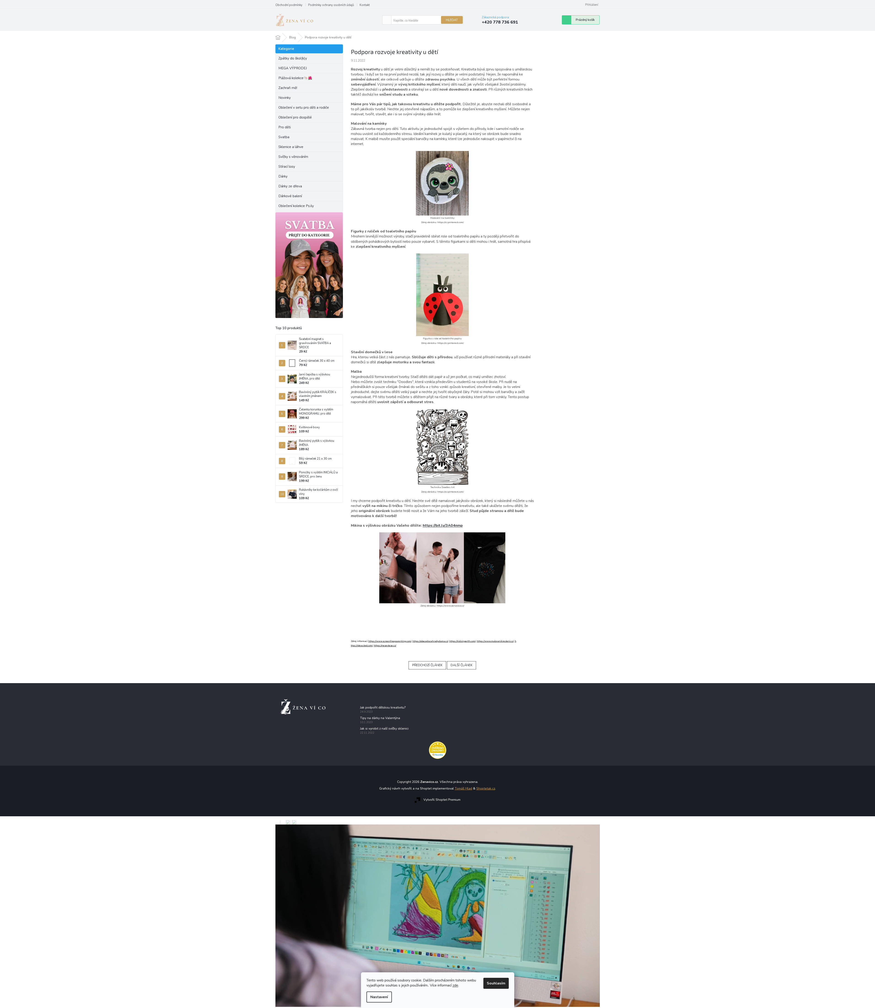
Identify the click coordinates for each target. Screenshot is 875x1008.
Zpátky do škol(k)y (292, 58)
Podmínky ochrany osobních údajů (331, 5)
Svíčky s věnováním (293, 156)
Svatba (283, 137)
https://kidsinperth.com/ (462, 641)
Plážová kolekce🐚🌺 (295, 78)
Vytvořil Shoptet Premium (441, 800)
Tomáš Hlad (463, 788)
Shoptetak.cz (485, 788)
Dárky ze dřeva (290, 186)
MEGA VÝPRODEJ (292, 68)
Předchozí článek (427, 665)
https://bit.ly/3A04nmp (443, 525)
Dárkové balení (290, 196)
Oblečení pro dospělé (295, 117)
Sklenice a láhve (290, 147)
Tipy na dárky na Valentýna (380, 718)
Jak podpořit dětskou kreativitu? (383, 707)
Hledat (452, 20)
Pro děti (284, 127)
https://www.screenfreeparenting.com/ (389, 641)
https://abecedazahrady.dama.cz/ (430, 641)
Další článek (461, 665)
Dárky (283, 176)
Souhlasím (496, 983)
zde (455, 985)
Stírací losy (286, 166)
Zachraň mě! (287, 88)
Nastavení (379, 997)
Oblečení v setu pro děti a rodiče (303, 107)
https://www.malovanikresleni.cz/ (495, 641)
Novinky (284, 97)
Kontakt (365, 5)
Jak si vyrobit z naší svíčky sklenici (384, 728)
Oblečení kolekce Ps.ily (296, 206)
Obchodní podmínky (288, 5)
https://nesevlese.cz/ (385, 645)
